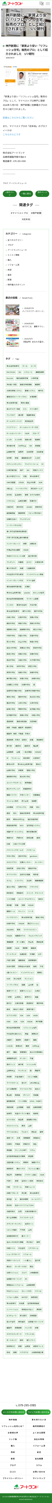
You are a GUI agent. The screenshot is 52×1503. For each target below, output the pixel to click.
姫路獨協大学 (27, 458)
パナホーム (31, 850)
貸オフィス (11, 1064)
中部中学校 (11, 635)
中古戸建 (33, 605)
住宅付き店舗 (25, 874)
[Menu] (48, 3)
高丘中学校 (11, 660)
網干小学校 (26, 611)
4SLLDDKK (10, 929)
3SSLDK (25, 550)
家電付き (26, 1144)
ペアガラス (24, 1352)
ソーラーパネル (12, 985)
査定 (10, 275)
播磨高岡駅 (40, 372)
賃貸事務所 (32, 960)
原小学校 (10, 666)
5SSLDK (21, 482)
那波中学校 (37, 648)
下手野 (22, 1230)
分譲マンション (12, 1272)
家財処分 (39, 1181)
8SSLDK (31, 905)
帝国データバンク (13, 1260)
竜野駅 (37, 439)
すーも (24, 366)
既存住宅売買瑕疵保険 (15, 599)
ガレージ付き (27, 1291)
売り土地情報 (12, 1217)
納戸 (21, 470)
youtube (27, 593)
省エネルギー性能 (13, 409)
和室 (28, 1107)
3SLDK (17, 948)
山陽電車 (10, 752)
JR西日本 (33, 543)
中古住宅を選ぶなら (14, 1034)
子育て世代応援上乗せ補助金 (17, 537)
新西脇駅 (26, 1138)
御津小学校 (11, 697)
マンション (29, 978)
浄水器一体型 (12, 384)
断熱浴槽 (30, 838)
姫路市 (9, 1328)
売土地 (30, 942)
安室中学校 (34, 635)
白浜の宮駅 (11, 966)
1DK (30, 446)
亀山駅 (35, 746)
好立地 (9, 495)
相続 (35, 966)
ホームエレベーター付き (29, 427)
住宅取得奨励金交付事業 (16, 1156)
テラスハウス (21, 807)
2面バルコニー (12, 972)
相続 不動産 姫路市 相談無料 (19, 727)
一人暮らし (27, 1260)
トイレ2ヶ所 (31, 1064)
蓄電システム (30, 390)
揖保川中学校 (35, 623)
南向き (9, 1266)
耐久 (15, 813)
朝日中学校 (11, 623)
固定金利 (10, 893)
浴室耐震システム (13, 1162)
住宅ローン (29, 1224)
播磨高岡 (21, 960)
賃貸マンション (26, 991)
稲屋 (36, 997)
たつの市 (18, 439)
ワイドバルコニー (30, 929)
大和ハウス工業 (19, 844)
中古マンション (12, 1291)
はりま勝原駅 (12, 1089)
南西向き (35, 1034)
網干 (8, 1052)
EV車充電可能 (12, 470)
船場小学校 (11, 709)
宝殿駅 (9, 948)
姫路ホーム (11, 911)
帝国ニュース (30, 1187)
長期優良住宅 (12, 1058)
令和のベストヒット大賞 (16, 556)
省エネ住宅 (11, 1322)
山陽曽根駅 (31, 1285)
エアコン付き (12, 1015)
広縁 (8, 844)
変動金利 (20, 893)
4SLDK (35, 1015)
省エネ (24, 1083)
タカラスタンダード (14, 1334)
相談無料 (40, 740)
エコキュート (12, 1315)
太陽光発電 (19, 1003)
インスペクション (27, 972)
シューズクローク (13, 1254)
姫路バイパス (12, 795)
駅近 (31, 1266)
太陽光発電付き (31, 1211)
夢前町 (39, 1309)
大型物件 (36, 758)
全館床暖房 (37, 1107)
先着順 (20, 562)
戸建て (9, 1181)
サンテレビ (22, 1070)
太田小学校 (22, 660)
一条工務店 (27, 752)
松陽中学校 (11, 923)
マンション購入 (34, 1168)
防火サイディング (13, 789)
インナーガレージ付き (15, 580)
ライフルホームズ (26, 1217)
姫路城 (33, 948)
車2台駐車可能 (12, 403)
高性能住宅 (29, 421)
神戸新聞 (39, 1021)
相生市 (9, 1175)
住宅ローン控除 (27, 1181)
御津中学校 (22, 697)
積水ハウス (21, 1168)
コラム (32, 1150)
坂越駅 (34, 801)
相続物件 (10, 1168)
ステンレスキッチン (14, 464)
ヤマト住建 (31, 580)
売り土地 (25, 801)
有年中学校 (21, 666)
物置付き (33, 501)
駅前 (18, 929)
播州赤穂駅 (24, 1199)
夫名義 (21, 1303)
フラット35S (29, 1334)
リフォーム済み (12, 1297)
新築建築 (18, 1328)
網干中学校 (38, 611)
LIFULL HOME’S (35, 1101)
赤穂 (36, 1328)
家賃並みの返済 (24, 966)
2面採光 (18, 746)
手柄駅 (32, 954)
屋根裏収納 (11, 1101)
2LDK (28, 1015)
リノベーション (12, 1309)
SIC (26, 1279)
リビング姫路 (32, 1077)
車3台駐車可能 (38, 813)
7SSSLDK (21, 923)
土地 (30, 1230)
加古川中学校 (12, 648)
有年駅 (9, 458)
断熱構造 (28, 782)
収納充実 (10, 868)
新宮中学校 (11, 672)
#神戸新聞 (36, 213)
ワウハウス (34, 887)
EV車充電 (34, 378)
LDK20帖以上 (34, 1083)
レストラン (19, 880)
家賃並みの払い (27, 1309)
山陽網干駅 (11, 452)
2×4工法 (9, 1046)
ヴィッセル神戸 (21, 1150)
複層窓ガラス (20, 936)
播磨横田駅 (39, 880)
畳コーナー (26, 1236)
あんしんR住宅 (38, 593)
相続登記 (34, 1297)
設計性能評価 (33, 819)
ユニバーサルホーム (14, 782)
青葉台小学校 (25, 648)
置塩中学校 (32, 868)
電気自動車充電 (22, 378)
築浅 (23, 1126)
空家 (41, 1132)
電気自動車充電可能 (14, 586)
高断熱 (18, 1040)
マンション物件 (12, 801)
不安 (41, 966)
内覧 (8, 1187)
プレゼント (11, 562)
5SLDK (27, 433)
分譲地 (9, 1144)
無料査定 (21, 1322)
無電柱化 (36, 1138)
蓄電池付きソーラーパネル (17, 397)
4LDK (8, 978)
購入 (10, 260)
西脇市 (37, 1070)
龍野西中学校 (25, 629)
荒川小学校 (11, 642)
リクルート (28, 372)
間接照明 (21, 513)
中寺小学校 (11, 856)
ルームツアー (36, 1199)
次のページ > (42, 194)
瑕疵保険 (10, 1107)
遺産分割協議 (22, 721)
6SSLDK (29, 1021)
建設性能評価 (12, 825)
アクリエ (38, 1291)
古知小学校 (21, 868)
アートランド (12, 954)
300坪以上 (22, 446)
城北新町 (26, 758)
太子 (39, 954)
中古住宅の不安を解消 (15, 574)
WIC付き (25, 1297)
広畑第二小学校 (12, 684)
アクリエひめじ (12, 1132)
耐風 (16, 905)
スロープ (36, 433)
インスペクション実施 (35, 574)
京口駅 (24, 1193)
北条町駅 (30, 452)
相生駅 (20, 1119)
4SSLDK (9, 936)
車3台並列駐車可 (13, 611)
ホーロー (23, 1058)
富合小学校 (11, 887)
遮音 (8, 813)
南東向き (19, 1046)
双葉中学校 (34, 654)
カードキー (39, 862)
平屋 (31, 1058)
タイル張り (34, 409)
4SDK (8, 1021)
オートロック (12, 1340)
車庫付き (10, 838)
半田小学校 (36, 715)
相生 (35, 1144)
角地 (8, 1009)
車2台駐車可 (34, 1193)
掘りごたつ (31, 1340)
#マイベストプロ (19, 213)
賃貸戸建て (31, 1009)
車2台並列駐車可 (13, 366)
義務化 (39, 972)
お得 (18, 1138)
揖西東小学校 (12, 629)
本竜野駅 (33, 397)
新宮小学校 (32, 666)
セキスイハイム (12, 1126)
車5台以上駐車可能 (14, 593)
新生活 (33, 1132)
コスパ (24, 1272)
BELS (21, 825)
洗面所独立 (11, 1211)
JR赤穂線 (10, 807)
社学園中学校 (12, 715)
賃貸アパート (12, 991)
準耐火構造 (25, 403)
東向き (38, 764)
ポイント (26, 1095)
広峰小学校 (11, 617)
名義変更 (23, 954)
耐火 (38, 807)
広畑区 (27, 586)
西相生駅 (40, 942)
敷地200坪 (10, 764)
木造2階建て (19, 1077)
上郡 (30, 1126)
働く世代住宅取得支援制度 (17, 531)
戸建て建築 (11, 960)
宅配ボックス (38, 470)
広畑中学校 (26, 684)
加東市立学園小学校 (14, 691)
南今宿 (9, 746)
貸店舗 (9, 1150)
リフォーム (27, 1254)
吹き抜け (30, 1242)
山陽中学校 (11, 770)
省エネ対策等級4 (36, 1052)
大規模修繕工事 (37, 1352)
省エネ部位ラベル (13, 476)
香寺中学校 (22, 856)
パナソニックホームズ (15, 850)
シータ (30, 911)
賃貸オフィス (38, 1346)
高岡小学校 (24, 715)
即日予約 (20, 507)
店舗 (23, 985)
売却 (10, 270)
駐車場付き (11, 1346)
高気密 (9, 1199)
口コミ (29, 562)
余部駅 (9, 1077)
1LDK (21, 1015)
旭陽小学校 (34, 617)
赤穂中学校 (36, 678)
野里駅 (30, 1156)
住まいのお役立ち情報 (15, 1242)
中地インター (25, 795)
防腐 (23, 905)
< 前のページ (9, 194)
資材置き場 (11, 446)
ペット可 (28, 1328)
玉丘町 (29, 880)
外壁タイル (11, 1248)
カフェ (9, 880)
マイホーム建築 (32, 599)
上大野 (30, 985)
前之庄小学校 (35, 697)
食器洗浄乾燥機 (26, 384)
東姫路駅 (10, 942)
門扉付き (20, 838)
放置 (31, 740)
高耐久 (40, 899)
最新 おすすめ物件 (32, 495)
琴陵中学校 (22, 709)
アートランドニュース (18, 183)
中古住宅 (21, 1248)
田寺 (21, 1340)
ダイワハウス (12, 874)
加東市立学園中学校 (32, 691)
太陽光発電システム (14, 390)
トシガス (10, 605)
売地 (8, 1352)
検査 (26, 1034)
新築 (10, 279)
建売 (8, 819)
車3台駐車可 (11, 1303)
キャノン (21, 911)
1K (16, 1199)
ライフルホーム (12, 1083)
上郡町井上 (11, 1070)
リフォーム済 (13, 265)
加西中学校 (22, 887)
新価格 (37, 446)
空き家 (37, 1260)
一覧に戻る (26, 193)
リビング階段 (12, 1230)
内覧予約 (10, 507)
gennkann (33, 856)
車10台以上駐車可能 (25, 764)
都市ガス (28, 997)
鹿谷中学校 (11, 703)
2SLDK (42, 1175)
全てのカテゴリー (15, 240)
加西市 (20, 452)
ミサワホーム (33, 1248)
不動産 (17, 1144)
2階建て (27, 1040)
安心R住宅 (17, 978)
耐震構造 (36, 795)
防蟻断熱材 (27, 789)
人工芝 (37, 458)
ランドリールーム (31, 464)
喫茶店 (35, 874)
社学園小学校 (35, 709)
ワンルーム (16, 758)
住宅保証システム (33, 825)
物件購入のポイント (16, 284)
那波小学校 (11, 654)
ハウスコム (11, 501)
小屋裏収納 (31, 568)
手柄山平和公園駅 (13, 550)
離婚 (15, 1052)
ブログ (5, 183)
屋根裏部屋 (11, 513)
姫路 (35, 1040)
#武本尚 (26, 219)
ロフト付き (11, 1119)
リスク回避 (11, 899)
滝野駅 (25, 948)
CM (19, 372)
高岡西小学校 (32, 1119)
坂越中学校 (34, 672)
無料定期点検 (32, 832)
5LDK (22, 1021)
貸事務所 (23, 1052)
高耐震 (9, 905)
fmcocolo (10, 378)
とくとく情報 (13, 255)
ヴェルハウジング (35, 936)
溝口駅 (20, 415)
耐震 (31, 807)
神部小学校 (22, 623)
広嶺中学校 (22, 617)
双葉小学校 (22, 654)
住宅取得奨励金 (33, 1303)
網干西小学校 (12, 678)
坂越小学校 (22, 672)
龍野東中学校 (12, 776)
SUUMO (29, 507)
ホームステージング (14, 421)
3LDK (15, 1021)
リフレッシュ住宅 (30, 1027)
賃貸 (16, 1181)
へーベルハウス (21, 488)
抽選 (21, 568)
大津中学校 (34, 703)
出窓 (20, 1211)
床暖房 (20, 770)
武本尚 (9, 1205)
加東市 (9, 1113)
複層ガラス (36, 1162)
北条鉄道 (40, 452)
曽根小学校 (40, 917)
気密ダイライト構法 (22, 1113)
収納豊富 (33, 1315)
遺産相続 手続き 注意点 (17, 740)
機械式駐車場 (25, 813)
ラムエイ (24, 1132)
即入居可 (23, 1315)
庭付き (9, 1003)
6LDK (40, 482)
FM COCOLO (11, 372)
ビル (25, 409)
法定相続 (33, 721)
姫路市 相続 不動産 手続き (18, 733)
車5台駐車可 (34, 476)
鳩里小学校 (34, 642)
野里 (16, 458)
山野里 (27, 1346)
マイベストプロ (26, 1089)
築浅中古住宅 (22, 605)
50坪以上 (35, 1046)
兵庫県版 (18, 1175)
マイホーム (17, 1187)
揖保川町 (28, 439)
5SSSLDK (38, 752)
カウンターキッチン (14, 1224)
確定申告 (40, 1003)
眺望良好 (30, 1003)
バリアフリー (12, 427)
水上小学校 (22, 642)
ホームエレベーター (14, 433)
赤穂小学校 (24, 678)
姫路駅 (37, 384)
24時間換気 (34, 1272)
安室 (25, 476)
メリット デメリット (35, 893)
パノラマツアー (12, 917)
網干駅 (20, 1064)
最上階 (9, 1095)
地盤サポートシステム (15, 832)
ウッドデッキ (25, 519)
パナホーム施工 (31, 1175)
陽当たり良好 (18, 1009)
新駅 (25, 543)
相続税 (35, 1113)
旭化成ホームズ (36, 488)
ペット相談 (22, 1101)
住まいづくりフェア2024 (24, 1205)
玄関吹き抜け (12, 519)
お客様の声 (39, 562)
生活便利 (18, 495)
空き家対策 (32, 556)
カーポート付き (21, 1266)
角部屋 (17, 1095)
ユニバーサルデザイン (26, 899)
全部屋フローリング (35, 1322)
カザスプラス (12, 862)
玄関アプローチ (12, 1193)
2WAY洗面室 (11, 482)
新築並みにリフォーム (15, 1285)
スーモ (33, 366)
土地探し (18, 997)
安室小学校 (22, 635)
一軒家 (9, 997)
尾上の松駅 (31, 482)
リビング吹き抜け (35, 513)
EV (42, 464)
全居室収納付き (12, 1236)
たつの (9, 439)
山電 (18, 752)
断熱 (38, 1242)
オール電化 (21, 942)
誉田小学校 (31, 770)
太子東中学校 (35, 660)
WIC (28, 470)
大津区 (37, 991)
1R (7, 758)
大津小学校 (22, 703)
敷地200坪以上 (18, 819)
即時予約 (38, 507)
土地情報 (20, 1107)
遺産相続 (10, 721)
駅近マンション (33, 923)
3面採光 (27, 746)
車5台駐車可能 (26, 917)
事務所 (25, 1162)
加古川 (37, 1089)
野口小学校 (37, 629)
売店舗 (35, 1095)
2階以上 (9, 488)
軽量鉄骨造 (31, 415)
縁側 (38, 838)
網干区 (40, 390)
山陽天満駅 (22, 501)
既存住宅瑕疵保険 (13, 1027)
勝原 (27, 1046)
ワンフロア (11, 415)
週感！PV (10, 1138)
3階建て (9, 1040)
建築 (15, 1352)
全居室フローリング (14, 1279)
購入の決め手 (12, 568)
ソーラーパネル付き (14, 525)
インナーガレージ (13, 543)
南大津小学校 (25, 776)
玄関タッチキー (26, 862)
